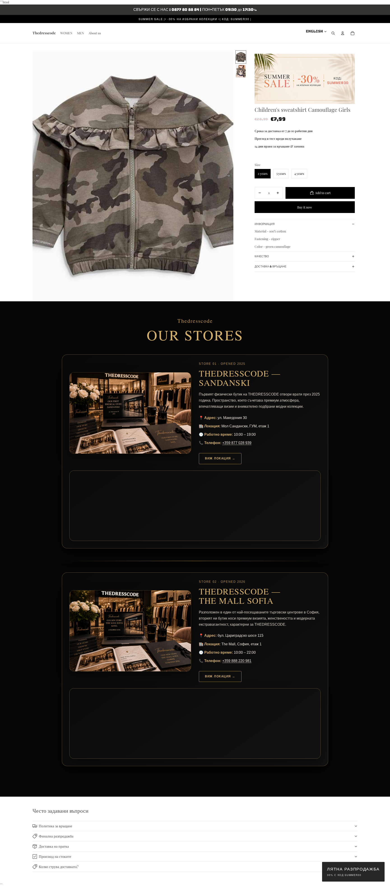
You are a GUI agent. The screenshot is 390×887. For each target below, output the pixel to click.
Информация (265, 224)
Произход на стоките (55, 856)
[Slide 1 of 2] (241, 57)
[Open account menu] (343, 33)
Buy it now (304, 207)
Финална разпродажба (56, 836)
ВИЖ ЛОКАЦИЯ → (220, 458)
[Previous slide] (36, 176)
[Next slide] (229, 176)
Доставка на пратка (54, 846)
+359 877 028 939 (236, 443)
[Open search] (333, 33)
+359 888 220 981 (236, 661)
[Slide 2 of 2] (241, 71)
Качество (262, 256)
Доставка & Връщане (270, 266)
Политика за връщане (55, 826)
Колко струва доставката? (58, 866)
